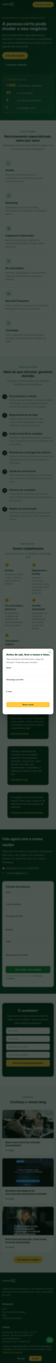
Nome (8, 668)
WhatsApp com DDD (14, 680)
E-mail (9, 691)
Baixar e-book (28, 705)
